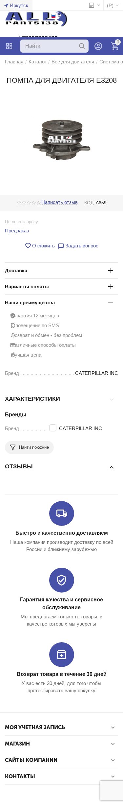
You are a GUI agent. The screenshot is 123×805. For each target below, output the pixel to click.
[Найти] (82, 46)
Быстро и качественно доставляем (61, 533)
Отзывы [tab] (19, 466)
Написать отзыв (59, 202)
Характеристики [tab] (32, 398)
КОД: (89, 202)
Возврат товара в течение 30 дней (62, 674)
